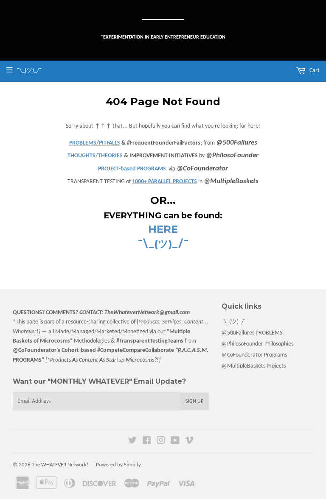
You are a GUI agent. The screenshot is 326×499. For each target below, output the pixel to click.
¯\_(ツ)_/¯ (234, 322)
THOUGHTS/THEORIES (95, 156)
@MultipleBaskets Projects (254, 366)
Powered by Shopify (118, 465)
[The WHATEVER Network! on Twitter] (132, 442)
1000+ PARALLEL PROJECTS (164, 181)
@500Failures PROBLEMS (252, 333)
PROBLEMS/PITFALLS (94, 143)
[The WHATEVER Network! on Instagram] (161, 442)
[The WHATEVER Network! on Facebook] (146, 442)
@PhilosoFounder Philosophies (257, 344)
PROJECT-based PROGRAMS (132, 169)
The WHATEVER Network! (60, 465)
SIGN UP (194, 401)
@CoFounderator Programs (254, 355)
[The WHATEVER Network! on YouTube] (175, 442)
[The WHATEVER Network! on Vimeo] (189, 442)
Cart (314, 70)
